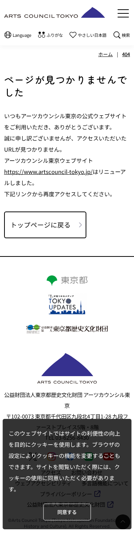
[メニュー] (123, 13)
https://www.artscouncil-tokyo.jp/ (48, 171)
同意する (67, 512)
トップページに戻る (40, 224)
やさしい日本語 (92, 35)
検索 (126, 35)
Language (22, 35)
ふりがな (55, 35)
